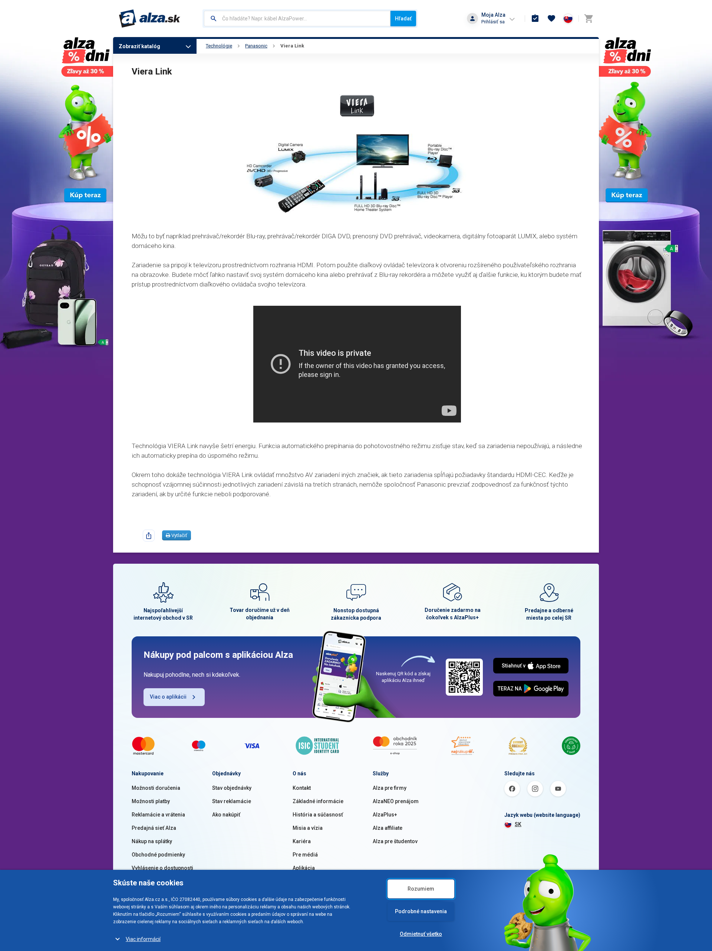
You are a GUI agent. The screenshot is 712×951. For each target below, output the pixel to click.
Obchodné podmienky (158, 855)
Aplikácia (304, 868)
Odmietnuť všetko (421, 934)
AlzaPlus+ (385, 815)
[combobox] (297, 18)
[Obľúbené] (551, 18)
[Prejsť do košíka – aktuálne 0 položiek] (588, 18)
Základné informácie (318, 801)
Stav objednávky (231, 788)
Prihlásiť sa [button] (493, 21)
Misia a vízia (308, 828)
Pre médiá (305, 855)
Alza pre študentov (395, 841)
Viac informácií (143, 939)
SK (518, 824)
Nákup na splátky (152, 841)
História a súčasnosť (318, 815)
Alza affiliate (387, 828)
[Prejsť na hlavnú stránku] (149, 18)
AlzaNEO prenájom (396, 801)
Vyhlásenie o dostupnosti (162, 868)
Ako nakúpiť (226, 815)
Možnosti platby (151, 801)
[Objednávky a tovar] (535, 18)
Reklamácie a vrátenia (158, 815)
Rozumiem (421, 889)
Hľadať (403, 18)
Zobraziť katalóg (139, 46)
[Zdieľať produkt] (149, 535)
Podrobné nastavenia (421, 911)
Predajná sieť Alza (154, 828)
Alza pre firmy (389, 788)
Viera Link (292, 46)
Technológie (219, 46)
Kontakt (302, 788)
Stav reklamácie (231, 801)
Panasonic (256, 46)
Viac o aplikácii (168, 697)
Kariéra (302, 841)
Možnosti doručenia (156, 788)
